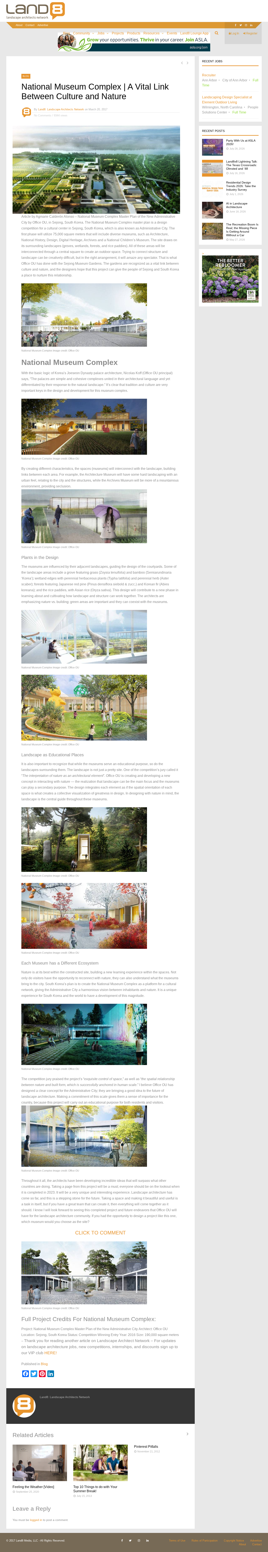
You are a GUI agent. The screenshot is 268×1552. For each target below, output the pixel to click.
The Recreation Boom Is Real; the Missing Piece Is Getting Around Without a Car (242, 230)
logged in (36, 1520)
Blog (66, 33)
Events (172, 33)
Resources (151, 33)
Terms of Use (177, 1540)
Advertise (42, 25)
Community (81, 33)
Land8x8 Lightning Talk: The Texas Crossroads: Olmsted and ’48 (242, 165)
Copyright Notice (234, 1540)
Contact (30, 25)
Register (252, 33)
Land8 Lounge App (194, 33)
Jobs (100, 33)
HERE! (50, 1353)
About (19, 25)
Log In (235, 33)
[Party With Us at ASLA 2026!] (212, 154)
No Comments (42, 115)
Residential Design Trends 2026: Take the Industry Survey (241, 186)
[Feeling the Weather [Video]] (40, 1463)
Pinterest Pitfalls (146, 1446)
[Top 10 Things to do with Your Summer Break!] (100, 1463)
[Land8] (35, 19)
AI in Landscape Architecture (236, 205)
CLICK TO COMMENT (100, 1233)
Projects (118, 33)
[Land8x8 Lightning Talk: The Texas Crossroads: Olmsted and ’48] (212, 175)
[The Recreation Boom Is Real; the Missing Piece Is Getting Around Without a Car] (212, 238)
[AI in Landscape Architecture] (212, 217)
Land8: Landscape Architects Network (61, 109)
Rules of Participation (205, 1540)
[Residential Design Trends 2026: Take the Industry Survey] (212, 196)
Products (133, 33)
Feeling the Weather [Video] (33, 1487)
